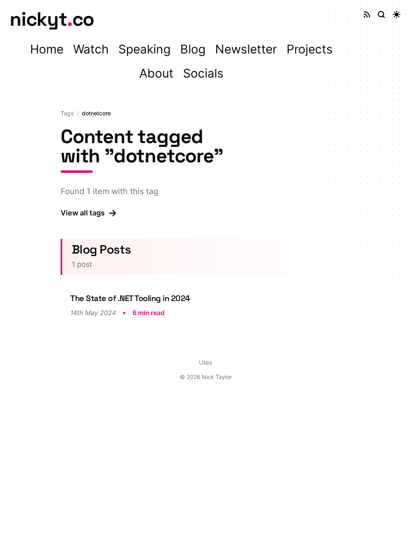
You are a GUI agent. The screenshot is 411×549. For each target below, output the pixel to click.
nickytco (52, 19)
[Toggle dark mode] (396, 14)
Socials (203, 73)
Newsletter (246, 49)
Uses (205, 362)
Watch (91, 49)
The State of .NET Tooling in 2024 (130, 298)
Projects (310, 49)
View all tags (89, 213)
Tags (67, 113)
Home (46, 49)
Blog (193, 49)
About (156, 73)
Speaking (144, 49)
